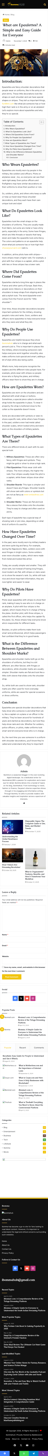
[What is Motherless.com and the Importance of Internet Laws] (10, 1069)
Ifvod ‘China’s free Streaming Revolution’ (11, 866)
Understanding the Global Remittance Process (10, 839)
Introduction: (10, 126)
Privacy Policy (8, 1253)
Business (7, 1136)
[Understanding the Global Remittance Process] (12, 827)
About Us (5, 1245)
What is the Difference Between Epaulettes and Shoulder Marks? (24, 153)
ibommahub (7, 343)
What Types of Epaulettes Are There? (20, 143)
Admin (8, 41)
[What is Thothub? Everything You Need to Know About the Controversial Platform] (10, 1106)
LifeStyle (7, 1144)
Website (5, 956)
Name (5, 935)
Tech (6, 1140)
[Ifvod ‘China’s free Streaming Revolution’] (12, 855)
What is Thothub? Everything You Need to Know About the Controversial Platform (31, 1105)
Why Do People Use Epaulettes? (18, 137)
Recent (22, 1047)
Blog (12, 15)
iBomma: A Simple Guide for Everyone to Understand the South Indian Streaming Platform (32, 1032)
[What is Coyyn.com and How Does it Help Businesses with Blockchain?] (10, 1081)
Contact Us (6, 1249)
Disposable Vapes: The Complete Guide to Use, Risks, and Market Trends (35, 824)
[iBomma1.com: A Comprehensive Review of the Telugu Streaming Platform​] (9, 1021)
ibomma (5, 1227)
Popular (7, 1047)
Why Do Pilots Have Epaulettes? (19, 149)
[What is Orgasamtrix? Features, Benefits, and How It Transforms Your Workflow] (35, 858)
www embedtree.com (33, 494)
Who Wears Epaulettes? (15, 129)
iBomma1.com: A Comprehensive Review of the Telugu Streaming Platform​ (32, 1020)
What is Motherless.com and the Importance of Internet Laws (31, 1068)
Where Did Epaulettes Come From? (20, 135)
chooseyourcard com (11, 248)
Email (5, 945)
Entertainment (9, 1131)
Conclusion (14, 157)
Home (6, 15)
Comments (39, 1047)
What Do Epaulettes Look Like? (18, 132)
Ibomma (7, 1148)
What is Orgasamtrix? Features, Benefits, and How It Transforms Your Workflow (35, 875)
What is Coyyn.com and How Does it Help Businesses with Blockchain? (31, 1080)
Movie (6, 1152)
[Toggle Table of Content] (40, 122)
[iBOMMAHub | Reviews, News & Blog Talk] (16, 4)
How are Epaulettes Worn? (16, 140)
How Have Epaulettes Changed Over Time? (23, 146)
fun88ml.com (8, 103)
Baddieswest (37, 1435)
